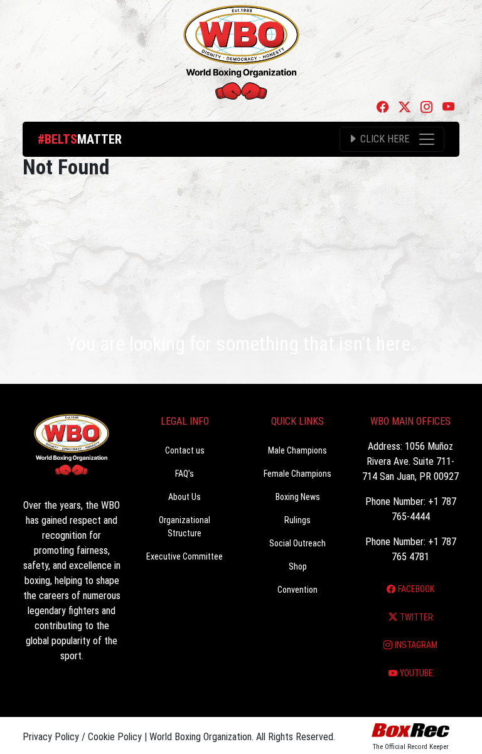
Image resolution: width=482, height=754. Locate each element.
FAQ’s (184, 474)
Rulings (297, 520)
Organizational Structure (184, 526)
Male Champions (297, 450)
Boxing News (298, 497)
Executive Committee (184, 556)
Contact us (185, 450)
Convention (297, 590)
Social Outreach (297, 543)
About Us (184, 497)
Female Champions (297, 474)
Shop (298, 566)
